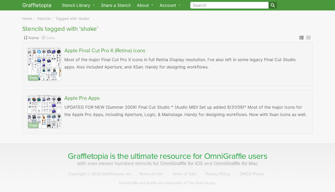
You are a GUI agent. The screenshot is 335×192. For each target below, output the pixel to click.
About (143, 5)
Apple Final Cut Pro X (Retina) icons (104, 51)
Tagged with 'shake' (72, 18)
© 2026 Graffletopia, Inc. (100, 174)
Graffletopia (36, 5)
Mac (236, 163)
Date (51, 38)
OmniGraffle (225, 156)
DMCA (252, 174)
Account (168, 5)
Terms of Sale (184, 174)
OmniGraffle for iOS (182, 163)
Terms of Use (151, 174)
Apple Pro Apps (82, 98)
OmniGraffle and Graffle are (167, 183)
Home (27, 18)
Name (34, 38)
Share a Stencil (116, 5)
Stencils (44, 18)
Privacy (218, 174)
